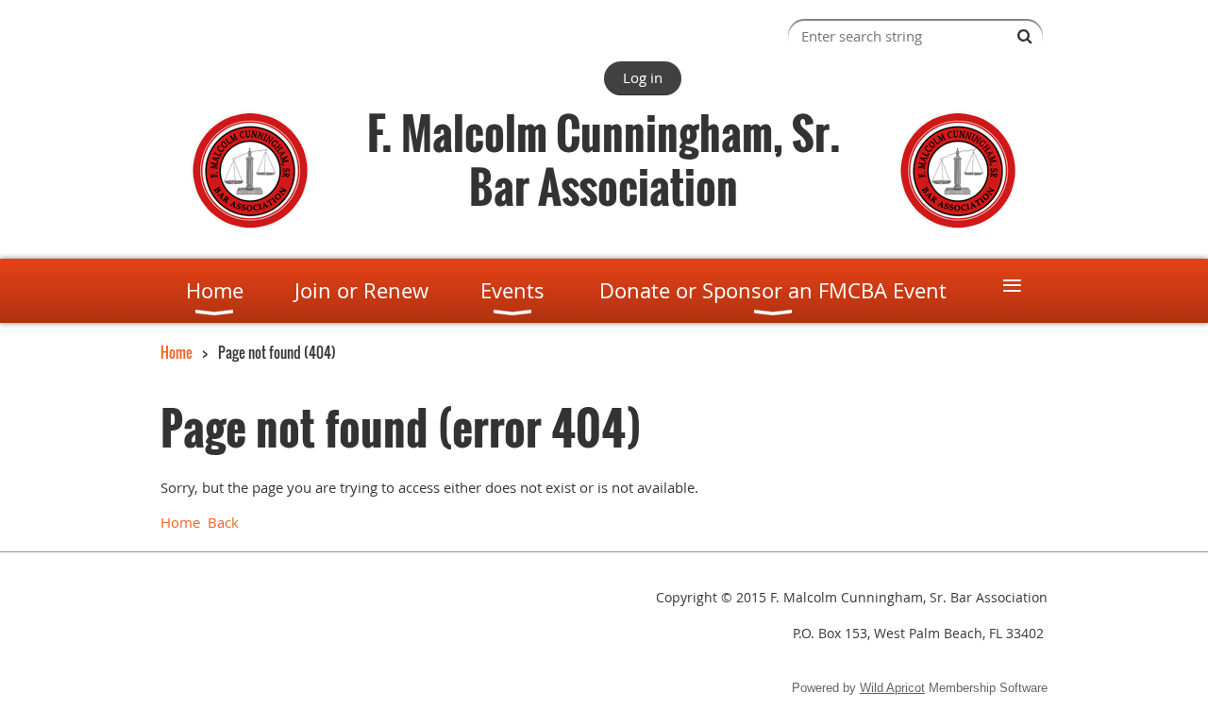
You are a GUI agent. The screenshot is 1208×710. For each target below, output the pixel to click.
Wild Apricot (892, 688)
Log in (643, 77)
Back (223, 522)
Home (176, 352)
